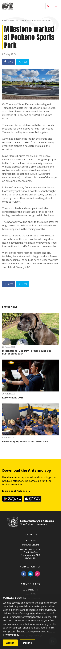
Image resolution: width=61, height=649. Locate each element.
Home (4, 20)
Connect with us (30, 566)
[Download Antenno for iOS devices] (32, 499)
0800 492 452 (30, 540)
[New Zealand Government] (30, 524)
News (11, 20)
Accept (10, 642)
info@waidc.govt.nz (30, 544)
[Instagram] (37, 573)
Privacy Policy (11, 634)
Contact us (31, 534)
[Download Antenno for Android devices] (12, 499)
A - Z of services (30, 589)
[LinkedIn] (30, 573)
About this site (30, 583)
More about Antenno (14, 491)
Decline (27, 642)
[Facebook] (23, 573)
